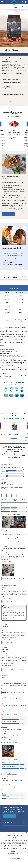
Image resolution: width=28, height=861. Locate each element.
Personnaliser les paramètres (14, 858)
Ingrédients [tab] (23, 276)
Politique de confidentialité (14, 836)
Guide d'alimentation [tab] (5, 277)
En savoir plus (8, 214)
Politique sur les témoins (14, 853)
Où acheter (10, 816)
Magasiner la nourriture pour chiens (13, 418)
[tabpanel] (14, 343)
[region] (14, 133)
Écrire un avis (18, 61)
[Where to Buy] (26, 2)
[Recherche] (23, 2)
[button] (2, 2)
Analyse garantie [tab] (15, 277)
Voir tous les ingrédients (13, 116)
